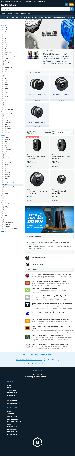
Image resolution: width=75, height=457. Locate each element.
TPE (6, 71)
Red (6, 82)
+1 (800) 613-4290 (40, 1)
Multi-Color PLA (9, 109)
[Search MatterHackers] (72, 9)
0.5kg (6, 205)
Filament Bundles (9, 222)
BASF (6, 141)
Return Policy (12, 427)
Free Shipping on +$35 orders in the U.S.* (12, 1)
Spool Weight (5, 203)
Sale (13, 17)
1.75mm (7, 27)
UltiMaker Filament (9, 191)
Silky (6, 130)
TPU (6, 69)
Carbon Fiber (8, 52)
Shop (9, 385)
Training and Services (59, 17)
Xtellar (6, 185)
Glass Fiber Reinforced (10, 116)
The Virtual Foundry (10, 187)
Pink (6, 94)
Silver (6, 105)
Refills (6, 198)
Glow (6, 124)
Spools (6, 200)
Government (12, 400)
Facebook (28, 363)
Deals (3, 218)
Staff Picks (19, 17)
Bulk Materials (8, 220)
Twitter (32, 363)
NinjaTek (7, 164)
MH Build (7, 158)
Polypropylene (8, 67)
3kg (5, 211)
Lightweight (8, 128)
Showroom (11, 390)
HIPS (6, 61)
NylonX (6, 170)
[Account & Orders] (66, 4)
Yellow (6, 86)
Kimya (6, 154)
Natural (6, 107)
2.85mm (7, 29)
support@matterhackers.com (37, 377)
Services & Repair (13, 403)
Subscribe (51, 359)
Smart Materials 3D (10, 182)
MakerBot (7, 160)
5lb (5, 213)
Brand (3, 135)
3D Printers (27, 17)
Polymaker (7, 176)
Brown (6, 96)
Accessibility (12, 434)
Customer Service (30, 1)
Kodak (6, 152)
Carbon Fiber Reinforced (11, 114)
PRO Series (7, 172)
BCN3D (6, 143)
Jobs (9, 424)
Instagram (35, 363)
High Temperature (9, 126)
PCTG (6, 42)
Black (6, 76)
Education (11, 395)
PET (6, 38)
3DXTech (7, 137)
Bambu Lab (48, 17)
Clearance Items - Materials (12, 228)
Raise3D (7, 178)
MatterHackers (8, 156)
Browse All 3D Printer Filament (12, 22)
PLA (6, 34)
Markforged (8, 162)
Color (3, 74)
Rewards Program (14, 421)
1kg (5, 209)
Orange (6, 84)
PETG (6, 40)
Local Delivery (13, 419)
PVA (6, 54)
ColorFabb (7, 145)
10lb (6, 215)
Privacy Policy (12, 429)
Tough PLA (7, 44)
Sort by (53, 132)
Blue (6, 90)
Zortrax (6, 193)
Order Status (12, 416)
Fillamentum (8, 149)
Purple (6, 92)
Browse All (4, 231)
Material (4, 32)
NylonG (6, 166)
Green (6, 88)
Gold (6, 103)
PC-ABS (7, 65)
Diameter (4, 25)
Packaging (5, 196)
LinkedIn (39, 363)
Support (10, 398)
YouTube (46, 363)
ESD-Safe (7, 118)
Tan (5, 98)
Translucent (8, 132)
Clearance (48, 132)
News (9, 388)
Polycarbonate (8, 63)
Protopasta (7, 174)
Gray (6, 78)
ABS (6, 36)
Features (4, 112)
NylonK (6, 168)
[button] (37, 13)
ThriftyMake (8, 189)
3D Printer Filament (37, 17)
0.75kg (6, 207)
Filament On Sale (9, 226)
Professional (12, 393)
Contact (10, 414)
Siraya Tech (8, 180)
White (6, 80)
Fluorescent (8, 122)
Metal (6, 50)
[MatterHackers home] (8, 5)
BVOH (6, 59)
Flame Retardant (9, 120)
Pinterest (42, 363)
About (9, 411)
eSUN (6, 147)
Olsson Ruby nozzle (34, 248)
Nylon (6, 48)
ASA (6, 46)
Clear (6, 100)
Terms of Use (12, 432)
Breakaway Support (10, 56)
